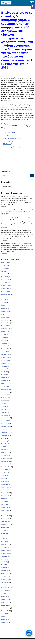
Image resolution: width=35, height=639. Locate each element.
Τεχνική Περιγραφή (8, 141)
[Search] (32, 175)
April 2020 (4, 481)
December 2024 (5, 320)
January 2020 (5, 490)
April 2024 (4, 343)
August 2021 (4, 435)
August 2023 (4, 366)
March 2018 (4, 541)
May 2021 (4, 444)
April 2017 (4, 567)
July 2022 (3, 403)
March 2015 (4, 622)
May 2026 (4, 271)
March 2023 (4, 380)
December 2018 (5, 516)
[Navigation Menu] (32, 2)
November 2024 (5, 323)
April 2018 (4, 539)
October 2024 (5, 325)
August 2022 (4, 400)
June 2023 (4, 372)
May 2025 (4, 305)
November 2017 (5, 553)
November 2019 (5, 495)
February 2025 (5, 314)
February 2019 (5, 510)
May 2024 (4, 340)
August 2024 (4, 331)
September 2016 (5, 588)
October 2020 (5, 464)
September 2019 (5, 498)
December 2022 (5, 389)
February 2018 (5, 544)
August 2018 (4, 527)
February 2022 (5, 418)
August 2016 (4, 590)
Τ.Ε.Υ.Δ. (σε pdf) (7, 144)
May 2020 (4, 478)
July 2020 (3, 472)
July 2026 (3, 265)
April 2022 (4, 412)
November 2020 (5, 461)
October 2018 (5, 521)
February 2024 (5, 349)
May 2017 (4, 564)
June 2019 (4, 501)
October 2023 (5, 360)
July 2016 (3, 593)
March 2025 (4, 311)
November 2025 (5, 288)
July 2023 (3, 369)
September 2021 (5, 432)
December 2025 (5, 285)
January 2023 (5, 386)
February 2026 (5, 279)
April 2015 (4, 619)
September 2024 (5, 328)
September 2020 (5, 467)
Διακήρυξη (6, 135)
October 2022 (5, 395)
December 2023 (5, 354)
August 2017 (4, 556)
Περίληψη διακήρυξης (9, 132)
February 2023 (5, 383)
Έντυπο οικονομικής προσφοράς (12, 147)
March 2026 (4, 277)
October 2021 (5, 429)
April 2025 (4, 308)
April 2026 (4, 274)
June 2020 (4, 475)
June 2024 (4, 337)
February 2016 (5, 602)
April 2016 (4, 596)
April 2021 (4, 446)
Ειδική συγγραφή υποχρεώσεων (12, 138)
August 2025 (4, 297)
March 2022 (4, 415)
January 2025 (5, 317)
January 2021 (5, 455)
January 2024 (5, 351)
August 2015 (4, 613)
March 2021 (4, 449)
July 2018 (3, 530)
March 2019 (4, 507)
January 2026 (5, 282)
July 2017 (3, 559)
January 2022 (5, 421)
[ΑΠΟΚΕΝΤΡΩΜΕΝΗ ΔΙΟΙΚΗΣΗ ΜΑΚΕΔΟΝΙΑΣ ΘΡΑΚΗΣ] (6, 2)
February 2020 (5, 487)
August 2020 (4, 469)
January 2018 (5, 547)
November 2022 (5, 392)
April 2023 (4, 377)
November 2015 (5, 611)
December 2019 (5, 492)
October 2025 (5, 291)
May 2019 (4, 504)
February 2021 (5, 452)
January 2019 (5, 513)
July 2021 (3, 438)
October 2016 (5, 585)
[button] (33, 6)
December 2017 (5, 550)
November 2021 (5, 426)
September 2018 (5, 524)
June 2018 (4, 533)
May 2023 (4, 374)
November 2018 (5, 518)
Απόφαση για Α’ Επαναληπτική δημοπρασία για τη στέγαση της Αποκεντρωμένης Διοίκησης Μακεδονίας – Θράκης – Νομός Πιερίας (17, 211)
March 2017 (4, 570)
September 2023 (5, 363)
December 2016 (5, 579)
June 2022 (4, 406)
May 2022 (4, 409)
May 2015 (4, 616)
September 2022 (5, 397)
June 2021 (4, 441)
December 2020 (5, 458)
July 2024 (3, 334)
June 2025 (4, 302)
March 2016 (4, 599)
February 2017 (5, 573)
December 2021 (5, 423)
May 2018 (4, 536)
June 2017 (4, 562)
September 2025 (5, 294)
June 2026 (4, 268)
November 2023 (5, 357)
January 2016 (5, 605)
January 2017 (5, 576)
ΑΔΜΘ (4, 71)
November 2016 (5, 582)
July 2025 (3, 300)
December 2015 (5, 608)
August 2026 (4, 262)
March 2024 (4, 346)
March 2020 (4, 484)
